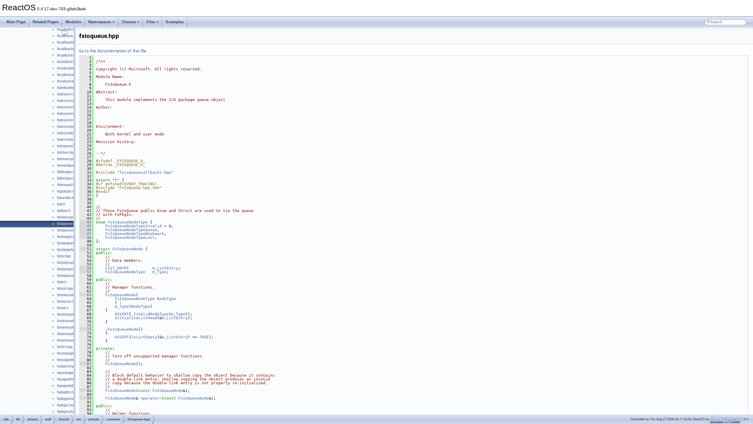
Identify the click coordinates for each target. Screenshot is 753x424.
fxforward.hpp (68, 185)
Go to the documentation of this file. (113, 51)
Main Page (16, 22)
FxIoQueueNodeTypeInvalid (133, 226)
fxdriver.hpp (66, 152)
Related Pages (46, 22)
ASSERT (122, 314)
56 (85, 268)
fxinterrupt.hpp (68, 217)
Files (150, 22)
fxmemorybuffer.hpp (73, 314)
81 (85, 364)
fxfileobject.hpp (69, 172)
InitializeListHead (136, 318)
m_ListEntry (165, 268)
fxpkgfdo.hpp (67, 392)
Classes (129, 22)
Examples (175, 22)
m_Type (159, 272)
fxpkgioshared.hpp (72, 412)
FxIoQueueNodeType (128, 222)
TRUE (204, 337)
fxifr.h (61, 204)
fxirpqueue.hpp (69, 276)
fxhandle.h (65, 198)
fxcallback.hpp (68, 36)
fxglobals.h (65, 191)
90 (85, 398)
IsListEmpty (144, 337)
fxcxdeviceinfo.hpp (72, 75)
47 (85, 233)
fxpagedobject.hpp (72, 386)
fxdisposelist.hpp (70, 146)
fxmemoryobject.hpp (73, 340)
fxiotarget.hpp (68, 237)
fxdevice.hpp (67, 94)
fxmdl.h (63, 308)
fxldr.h (61, 282)
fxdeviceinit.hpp (69, 107)
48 (85, 237)
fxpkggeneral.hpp (71, 399)
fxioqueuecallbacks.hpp (145, 172)
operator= (151, 398)
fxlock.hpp (65, 288)
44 (85, 222)
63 (85, 295)
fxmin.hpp (65, 347)
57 (85, 272)
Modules (73, 22)
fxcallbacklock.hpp (71, 42)
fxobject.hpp (66, 366)
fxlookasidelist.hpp (72, 295)
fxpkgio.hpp (66, 405)
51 (85, 249)
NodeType (166, 299)
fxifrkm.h (63, 211)
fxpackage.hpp (69, 373)
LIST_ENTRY (117, 268)
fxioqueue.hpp (68, 224)
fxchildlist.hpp (68, 62)
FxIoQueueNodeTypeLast (130, 237)
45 (85, 226)
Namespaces (99, 22)
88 (85, 390)
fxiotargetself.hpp (70, 250)
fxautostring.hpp (70, 29)
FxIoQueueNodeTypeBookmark (134, 233)
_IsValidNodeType (150, 314)
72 (85, 329)
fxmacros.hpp (68, 301)
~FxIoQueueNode (121, 329)
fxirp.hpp (64, 256)
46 (85, 230)
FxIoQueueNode (127, 249)
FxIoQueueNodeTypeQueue (131, 230)
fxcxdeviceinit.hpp (71, 81)
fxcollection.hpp (69, 68)
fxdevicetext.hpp (70, 133)
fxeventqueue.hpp (71, 165)
